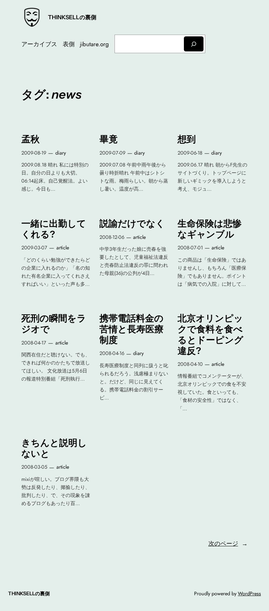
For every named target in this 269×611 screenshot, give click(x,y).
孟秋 (30, 139)
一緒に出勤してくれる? (53, 229)
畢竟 (108, 139)
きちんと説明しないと (54, 448)
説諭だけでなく (132, 223)
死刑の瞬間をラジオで (53, 323)
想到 (187, 139)
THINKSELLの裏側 (72, 17)
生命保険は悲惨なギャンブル (210, 229)
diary (60, 152)
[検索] (194, 43)
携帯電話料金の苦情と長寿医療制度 (131, 329)
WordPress (249, 593)
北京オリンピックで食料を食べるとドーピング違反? (210, 334)
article (62, 247)
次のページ (228, 543)
